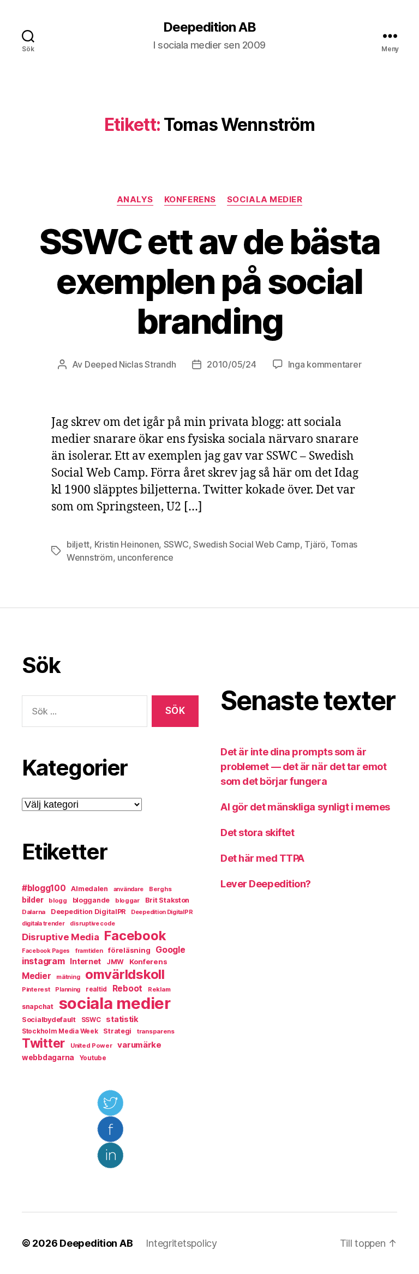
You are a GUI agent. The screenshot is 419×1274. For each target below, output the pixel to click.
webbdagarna (48, 1057)
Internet (85, 961)
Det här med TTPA (262, 858)
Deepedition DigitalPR (88, 912)
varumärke (139, 1044)
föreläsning (129, 950)
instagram (43, 961)
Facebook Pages (46, 950)
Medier (36, 976)
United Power (91, 1045)
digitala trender (43, 923)
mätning (68, 977)
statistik (122, 1019)
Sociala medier (265, 200)
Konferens (190, 200)
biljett (78, 544)
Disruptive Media (60, 937)
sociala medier (115, 1003)
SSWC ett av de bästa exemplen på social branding (209, 281)
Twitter (43, 1043)
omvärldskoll (125, 974)
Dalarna (33, 912)
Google (170, 950)
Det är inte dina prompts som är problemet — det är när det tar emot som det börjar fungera (303, 766)
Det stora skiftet (257, 832)
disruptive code (92, 923)
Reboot (127, 988)
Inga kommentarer (325, 364)
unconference (145, 557)
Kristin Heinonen (126, 544)
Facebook (135, 936)
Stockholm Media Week (60, 1031)
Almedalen (89, 889)
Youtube (93, 1058)
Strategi (117, 1031)
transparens (156, 1031)
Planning (67, 989)
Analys (135, 200)
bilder (32, 899)
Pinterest (36, 989)
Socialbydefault (49, 1019)
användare (128, 889)
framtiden (89, 950)
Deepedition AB (209, 27)
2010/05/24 (231, 364)
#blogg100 (44, 888)
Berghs (160, 889)
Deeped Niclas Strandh (130, 364)
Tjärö (315, 544)
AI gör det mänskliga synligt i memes (305, 807)
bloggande (91, 900)
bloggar (127, 900)
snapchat (37, 1006)
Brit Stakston (167, 900)
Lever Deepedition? (265, 884)
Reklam (159, 989)
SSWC (176, 544)
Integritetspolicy (181, 1243)
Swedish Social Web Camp (246, 544)
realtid (96, 989)
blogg (58, 900)
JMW (115, 962)
